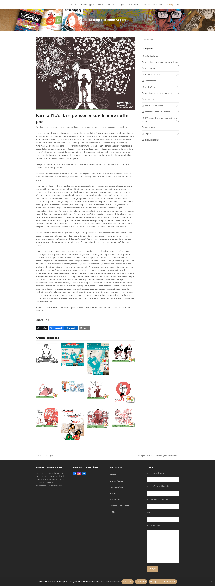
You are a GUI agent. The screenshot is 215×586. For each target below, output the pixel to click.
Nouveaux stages (44, 455)
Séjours (148, 133)
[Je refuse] (211, 581)
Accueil (113, 474)
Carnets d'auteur (152, 74)
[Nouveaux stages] (72, 354)
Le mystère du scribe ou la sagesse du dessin (157, 455)
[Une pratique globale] (98, 418)
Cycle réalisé (150, 87)
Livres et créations (117, 487)
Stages (113, 493)
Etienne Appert (116, 481)
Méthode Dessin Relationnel (82, 127)
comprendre (150, 80)
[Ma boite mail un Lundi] (123, 417)
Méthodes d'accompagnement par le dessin (112, 127)
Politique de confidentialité (163, 581)
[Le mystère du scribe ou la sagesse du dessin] (47, 353)
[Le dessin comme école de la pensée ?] (123, 352)
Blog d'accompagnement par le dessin (54, 127)
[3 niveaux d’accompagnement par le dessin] (47, 389)
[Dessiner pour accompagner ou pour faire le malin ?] (98, 389)
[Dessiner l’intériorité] (47, 417)
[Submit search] (176, 39)
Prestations (115, 499)
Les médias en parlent (154, 105)
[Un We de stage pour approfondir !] (98, 359)
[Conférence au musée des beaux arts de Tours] (72, 386)
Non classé (150, 127)
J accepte (127, 581)
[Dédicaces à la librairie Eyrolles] (72, 423)
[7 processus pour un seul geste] (123, 391)
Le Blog (113, 512)
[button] (178, 4)
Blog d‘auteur (151, 68)
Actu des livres (151, 56)
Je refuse (141, 581)
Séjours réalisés (152, 139)
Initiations (149, 99)
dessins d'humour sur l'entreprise (159, 93)
